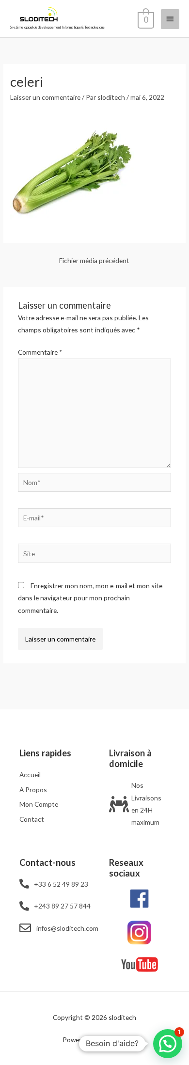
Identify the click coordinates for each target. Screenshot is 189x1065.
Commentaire (40, 352)
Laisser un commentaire (45, 97)
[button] (167, 1043)
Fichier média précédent (94, 260)
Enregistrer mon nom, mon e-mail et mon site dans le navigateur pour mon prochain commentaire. (90, 597)
